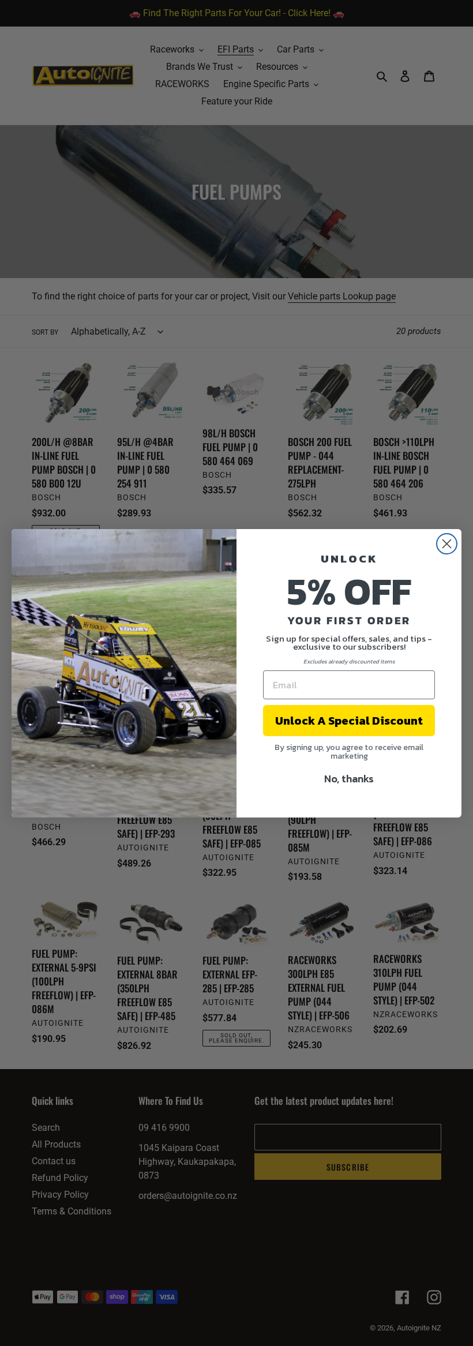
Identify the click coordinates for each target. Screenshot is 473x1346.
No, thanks (349, 778)
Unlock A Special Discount (349, 720)
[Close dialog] (447, 544)
